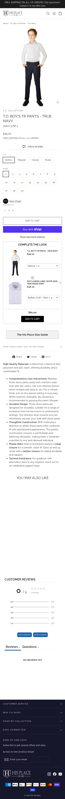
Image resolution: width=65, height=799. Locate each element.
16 (54, 182)
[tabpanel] (32, 673)
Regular (22, 160)
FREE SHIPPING (10, 138)
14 (38, 182)
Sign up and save (15, 740)
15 (46, 182)
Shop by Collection (17, 721)
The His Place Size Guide (32, 334)
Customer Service (15, 704)
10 (6, 182)
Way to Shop (12, 712)
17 (6, 191)
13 (30, 182)
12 (22, 182)
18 (14, 191)
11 (14, 182)
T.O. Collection (13, 111)
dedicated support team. (26, 465)
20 (22, 191)
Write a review (40, 635)
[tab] (30, 647)
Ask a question (24, 635)
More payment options (32, 236)
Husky (48, 160)
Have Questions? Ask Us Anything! (24, 347)
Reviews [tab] (13, 647)
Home (5, 23)
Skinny (8, 160)
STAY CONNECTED (14, 730)
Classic (35, 160)
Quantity (8, 205)
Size (5, 169)
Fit (4, 155)
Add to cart (32, 319)
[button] (32, 201)
